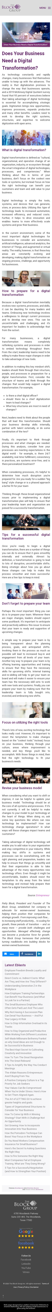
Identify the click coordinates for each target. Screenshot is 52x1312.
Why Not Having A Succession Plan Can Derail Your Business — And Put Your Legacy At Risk (24, 1016)
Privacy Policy (23, 1287)
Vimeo (26, 1272)
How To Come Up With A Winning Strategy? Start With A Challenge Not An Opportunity (25, 1118)
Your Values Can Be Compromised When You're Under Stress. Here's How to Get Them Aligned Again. (25, 1091)
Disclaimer (34, 1287)
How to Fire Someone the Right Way (24, 1156)
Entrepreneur (43, 895)
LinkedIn (26, 1263)
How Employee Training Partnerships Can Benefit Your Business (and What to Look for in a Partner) (25, 997)
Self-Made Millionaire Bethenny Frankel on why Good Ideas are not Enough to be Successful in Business (25, 1042)
